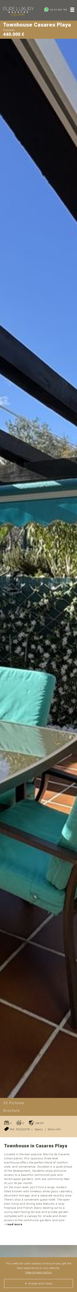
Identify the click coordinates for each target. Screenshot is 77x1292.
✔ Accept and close (38, 1283)
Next (69, 568)
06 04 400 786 (58, 9)
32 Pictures (13, 1103)
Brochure (11, 1111)
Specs (38, 1129)
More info (54, 1129)
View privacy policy (38, 1272)
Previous (8, 568)
